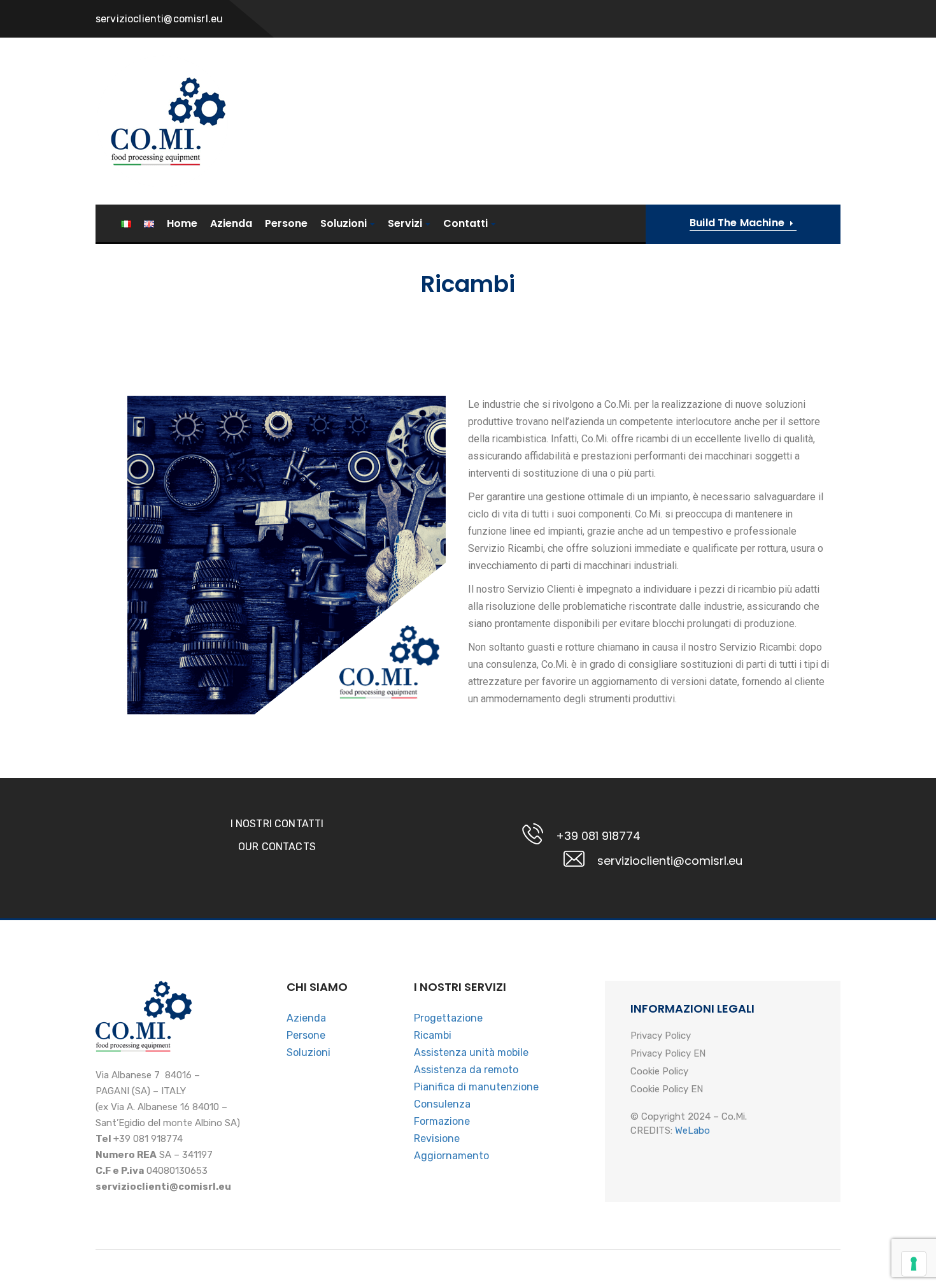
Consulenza (442, 1104)
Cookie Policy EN (666, 1090)
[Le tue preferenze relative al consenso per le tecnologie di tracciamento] (914, 1264)
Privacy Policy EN (668, 1054)
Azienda (231, 223)
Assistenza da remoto (466, 1070)
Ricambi (432, 1035)
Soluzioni (343, 224)
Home (182, 223)
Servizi (405, 224)
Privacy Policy (660, 1036)
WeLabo (692, 1130)
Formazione (442, 1121)
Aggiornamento (451, 1156)
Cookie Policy (659, 1072)
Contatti (465, 224)
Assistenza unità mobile (471, 1052)
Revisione (437, 1138)
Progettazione (448, 1018)
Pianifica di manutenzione (476, 1087)
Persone (286, 223)
